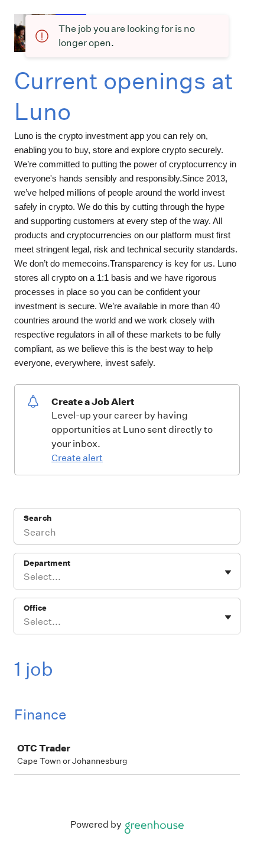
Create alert (77, 457)
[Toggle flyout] (228, 572)
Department (47, 563)
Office (35, 608)
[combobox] (24, 577)
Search (37, 518)
